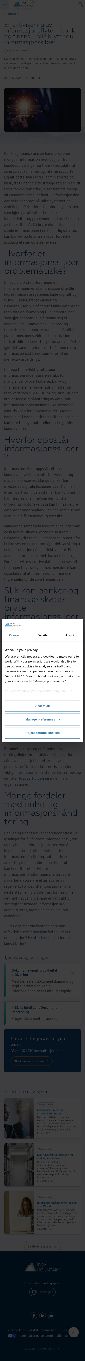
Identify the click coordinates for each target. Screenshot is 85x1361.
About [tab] (69, 635)
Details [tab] (43, 635)
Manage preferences (40, 719)
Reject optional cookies (42, 732)
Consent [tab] (15, 635)
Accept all (42, 706)
